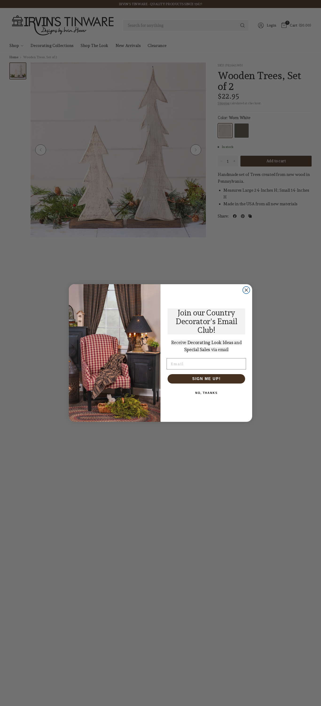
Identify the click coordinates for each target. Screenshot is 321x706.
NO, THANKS (206, 393)
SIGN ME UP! (206, 379)
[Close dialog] (246, 290)
